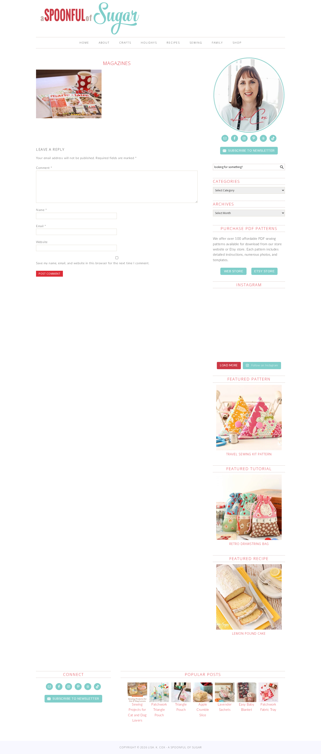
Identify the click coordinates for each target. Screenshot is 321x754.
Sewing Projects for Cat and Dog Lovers (137, 712)
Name (41, 210)
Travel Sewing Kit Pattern (249, 454)
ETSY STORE (264, 271)
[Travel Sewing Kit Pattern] (249, 417)
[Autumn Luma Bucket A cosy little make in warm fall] (230, 346)
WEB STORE (233, 271)
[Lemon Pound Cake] (249, 597)
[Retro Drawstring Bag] (249, 507)
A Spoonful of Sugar (162, 18)
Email (41, 226)
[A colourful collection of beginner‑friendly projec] (230, 303)
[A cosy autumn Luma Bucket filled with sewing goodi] (230, 324)
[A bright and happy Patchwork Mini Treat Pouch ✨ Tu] (267, 303)
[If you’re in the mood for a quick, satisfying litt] (267, 346)
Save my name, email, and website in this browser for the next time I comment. (92, 263)
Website (42, 242)
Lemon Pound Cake (249, 633)
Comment (44, 168)
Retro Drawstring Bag (249, 544)
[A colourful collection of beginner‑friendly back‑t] (267, 324)
